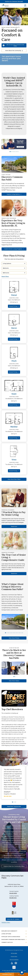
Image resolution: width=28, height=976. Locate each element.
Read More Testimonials (14, 806)
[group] (14, 144)
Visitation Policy (6, 922)
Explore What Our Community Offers (14, 866)
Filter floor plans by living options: (14, 259)
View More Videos (14, 681)
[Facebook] (14, 967)
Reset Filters (5, 276)
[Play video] (13, 668)
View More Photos (14, 638)
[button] (11, 151)
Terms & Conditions (14, 959)
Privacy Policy (14, 956)
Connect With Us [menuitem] (7, 942)
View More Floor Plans (14, 479)
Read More (14, 526)
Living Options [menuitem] (6, 933)
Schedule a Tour (7, 974)
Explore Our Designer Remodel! (14, 1)
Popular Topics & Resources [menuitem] (11, 936)
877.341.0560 (14, 953)
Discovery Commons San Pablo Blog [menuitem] (13, 939)
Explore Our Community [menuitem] (9, 931)
